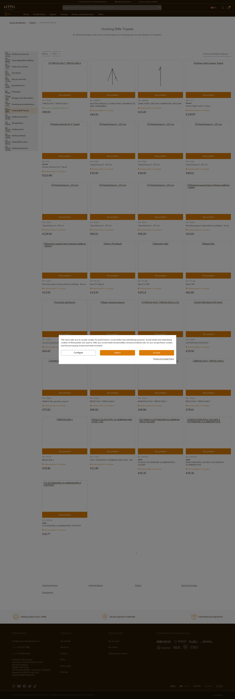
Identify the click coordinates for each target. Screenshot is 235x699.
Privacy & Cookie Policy (163, 359)
